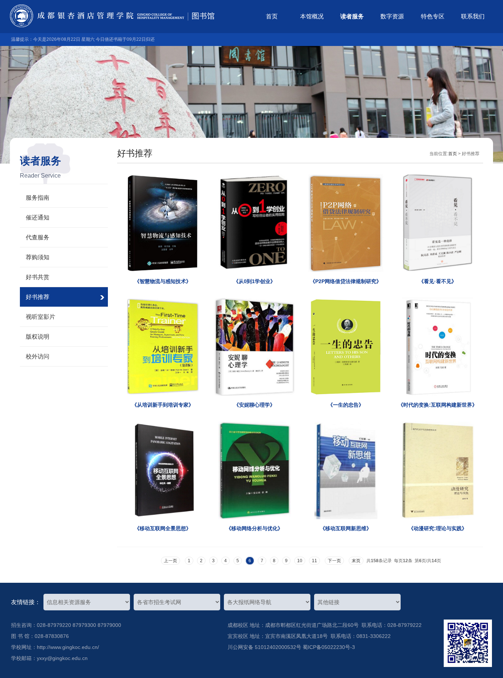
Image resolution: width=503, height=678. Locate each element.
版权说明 (37, 336)
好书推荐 (37, 297)
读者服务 (352, 16)
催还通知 (37, 217)
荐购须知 (37, 257)
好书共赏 (37, 277)
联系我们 (473, 16)
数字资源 (392, 16)
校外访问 (37, 356)
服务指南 (37, 198)
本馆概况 (312, 16)
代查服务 (37, 237)
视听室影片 (40, 317)
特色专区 (432, 16)
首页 (272, 16)
